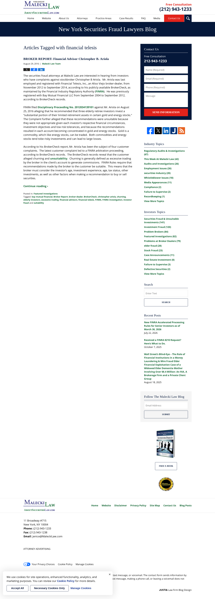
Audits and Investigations (161, 163)
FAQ (143, 18)
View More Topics (154, 201)
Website (46, 18)
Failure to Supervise (157, 191)
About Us (64, 18)
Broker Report (61, 196)
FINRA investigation (112, 199)
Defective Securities (157, 269)
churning (121, 196)
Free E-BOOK (166, 466)
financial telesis (86, 199)
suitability (39, 202)
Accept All (17, 588)
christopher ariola (107, 196)
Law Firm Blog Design (175, 590)
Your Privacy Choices (43, 564)
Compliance (152, 187)
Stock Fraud (153, 250)
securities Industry (157, 173)
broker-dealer (76, 196)
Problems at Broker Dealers (162, 241)
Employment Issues (157, 168)
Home (30, 18)
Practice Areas (103, 18)
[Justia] (173, 130)
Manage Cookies (85, 564)
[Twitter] (158, 130)
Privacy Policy (138, 505)
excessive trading (50, 199)
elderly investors (31, 199)
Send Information (166, 112)
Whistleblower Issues (158, 177)
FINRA (100, 91)
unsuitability (58, 158)
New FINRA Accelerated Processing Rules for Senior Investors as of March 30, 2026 (164, 326)
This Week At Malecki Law (161, 159)
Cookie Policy (65, 564)
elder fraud (153, 245)
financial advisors (68, 199)
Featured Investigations (46, 193)
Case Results (126, 18)
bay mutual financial (42, 196)
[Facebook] (150, 130)
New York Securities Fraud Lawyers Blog (41, 7)
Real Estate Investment (159, 259)
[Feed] (181, 130)
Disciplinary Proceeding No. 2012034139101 (66, 107)
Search (166, 302)
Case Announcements (159, 255)
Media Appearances (158, 182)
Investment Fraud (157, 227)
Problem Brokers (156, 231)
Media (156, 18)
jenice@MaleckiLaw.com (47, 536)
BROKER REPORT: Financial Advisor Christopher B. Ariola (66, 59)
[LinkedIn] (166, 130)
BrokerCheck (90, 196)
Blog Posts (186, 505)
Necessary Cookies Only (49, 588)
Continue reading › (35, 186)
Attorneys (82, 18)
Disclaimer (120, 505)
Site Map (155, 505)
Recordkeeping (154, 196)
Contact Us (174, 18)
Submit (166, 414)
